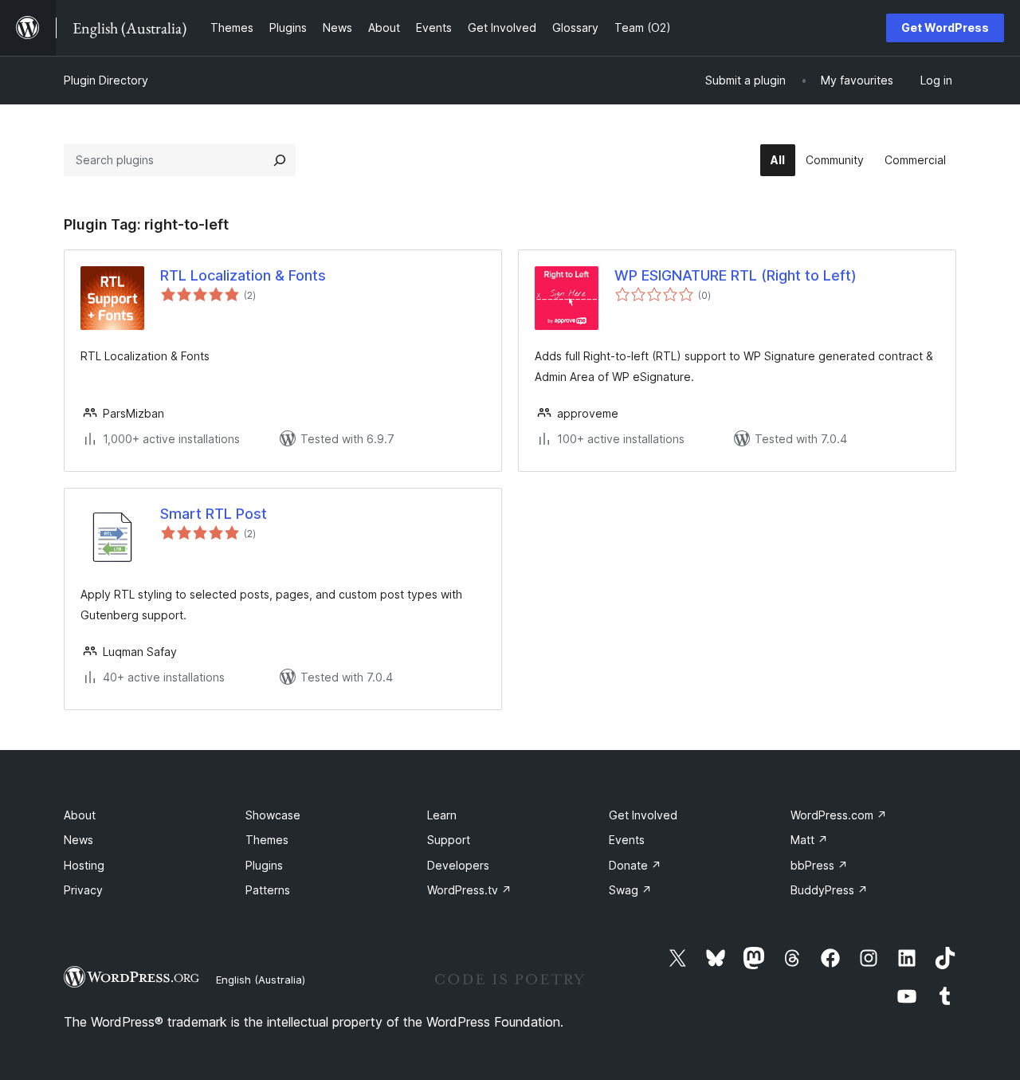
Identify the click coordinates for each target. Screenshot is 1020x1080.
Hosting (84, 865)
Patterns (267, 890)
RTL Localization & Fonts (243, 275)
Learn (442, 815)
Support (448, 839)
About (80, 815)
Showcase (272, 815)
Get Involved (643, 815)
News (78, 839)
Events (627, 839)
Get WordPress (945, 27)
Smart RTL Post (213, 513)
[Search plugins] (280, 160)
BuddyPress (829, 890)
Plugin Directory (106, 80)
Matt (809, 839)
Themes (266, 839)
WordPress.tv (469, 890)
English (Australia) (260, 979)
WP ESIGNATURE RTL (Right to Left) (735, 275)
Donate (635, 865)
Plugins (264, 865)
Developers (458, 865)
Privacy (83, 890)
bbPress (819, 865)
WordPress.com (838, 815)
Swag (630, 890)
